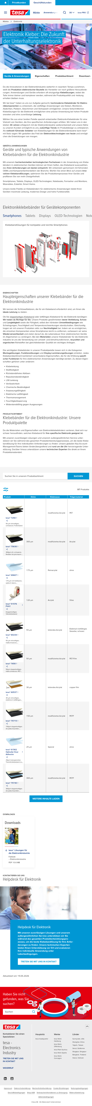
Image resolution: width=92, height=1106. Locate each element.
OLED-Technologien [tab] (68, 215)
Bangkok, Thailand (79, 1055)
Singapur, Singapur (79, 1051)
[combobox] (17, 1011)
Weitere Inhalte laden (46, 798)
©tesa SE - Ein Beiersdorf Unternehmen (46, 1102)
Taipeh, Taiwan (77, 1045)
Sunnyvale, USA (78, 1039)
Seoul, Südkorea (78, 1048)
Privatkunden (19, 2)
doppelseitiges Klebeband (22, 316)
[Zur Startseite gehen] (5, 2)
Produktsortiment (64, 76)
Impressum (8, 1088)
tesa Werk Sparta (60, 1053)
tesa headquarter (41, 1039)
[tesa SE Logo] (20, 13)
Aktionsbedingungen (46, 1097)
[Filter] (6, 489)
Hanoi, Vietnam (78, 1058)
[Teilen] (7, 521)
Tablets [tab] (30, 215)
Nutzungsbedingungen (79, 1088)
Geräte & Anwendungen (16, 76)
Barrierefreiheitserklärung (41, 1088)
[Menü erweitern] (5, 12)
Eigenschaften (42, 76)
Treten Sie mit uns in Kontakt (39, 961)
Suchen (78, 476)
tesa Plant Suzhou (60, 1050)
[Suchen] (64, 12)
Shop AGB (31, 1092)
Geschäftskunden (43, 2)
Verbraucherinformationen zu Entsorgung (52, 1092)
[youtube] (12, 1079)
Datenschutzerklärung (22, 1088)
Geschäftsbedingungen (16, 1092)
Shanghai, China (78, 1042)
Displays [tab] (45, 215)
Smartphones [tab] (12, 215)
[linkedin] (5, 1079)
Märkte (6, 21)
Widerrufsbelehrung (76, 1092)
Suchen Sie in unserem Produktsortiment (24, 476)
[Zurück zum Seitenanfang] (87, 1026)
